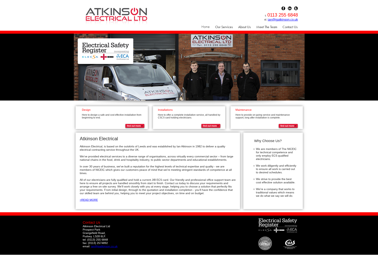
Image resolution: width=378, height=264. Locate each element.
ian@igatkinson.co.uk (283, 19)
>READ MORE (89, 199)
